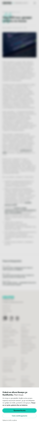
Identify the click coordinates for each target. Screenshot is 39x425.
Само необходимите (19, 416)
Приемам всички (20, 410)
